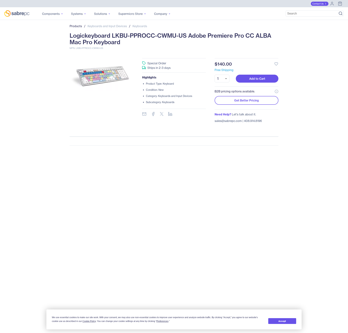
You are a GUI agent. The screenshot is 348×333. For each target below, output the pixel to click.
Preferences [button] (162, 321)
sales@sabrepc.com (228, 121)
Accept (282, 321)
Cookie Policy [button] (89, 321)
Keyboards (139, 26)
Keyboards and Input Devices (107, 26)
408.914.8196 (253, 121)
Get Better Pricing (246, 100)
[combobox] (222, 78)
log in (254, 54)
